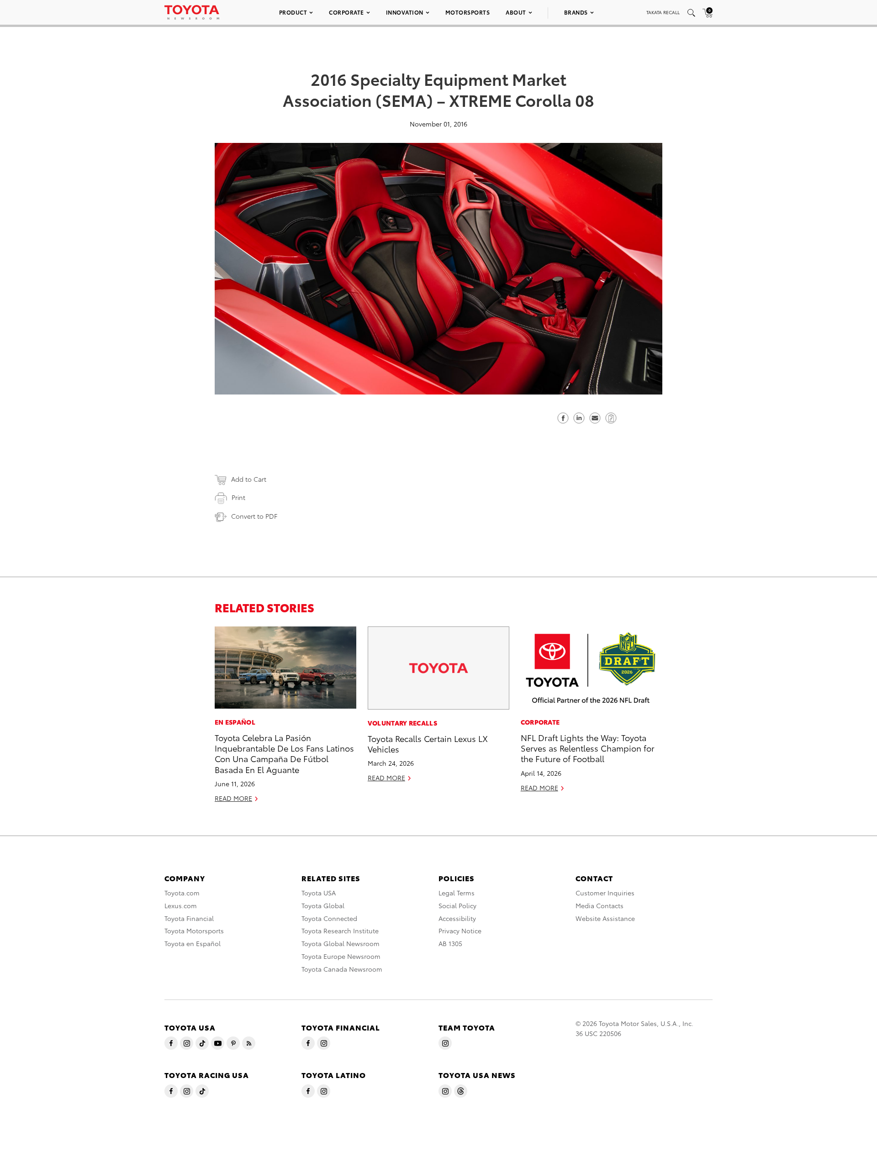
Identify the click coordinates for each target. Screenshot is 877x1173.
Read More (233, 798)
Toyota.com (182, 892)
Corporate (346, 12)
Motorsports (467, 12)
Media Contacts (599, 905)
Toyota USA (318, 892)
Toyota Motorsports (194, 930)
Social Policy (457, 905)
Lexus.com (180, 905)
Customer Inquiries (605, 892)
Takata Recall (663, 12)
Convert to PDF (254, 516)
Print (238, 497)
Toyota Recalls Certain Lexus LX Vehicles (428, 743)
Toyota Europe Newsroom (340, 956)
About (516, 12)
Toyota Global (322, 905)
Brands (576, 12)
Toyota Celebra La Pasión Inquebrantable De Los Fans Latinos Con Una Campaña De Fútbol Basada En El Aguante (284, 753)
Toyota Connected (329, 918)
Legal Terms (456, 892)
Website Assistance (605, 918)
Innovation (404, 12)
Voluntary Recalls (402, 722)
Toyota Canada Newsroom (341, 968)
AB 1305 (450, 943)
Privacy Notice (459, 930)
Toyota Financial (189, 918)
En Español (235, 721)
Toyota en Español (192, 943)
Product (293, 12)
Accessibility (457, 918)
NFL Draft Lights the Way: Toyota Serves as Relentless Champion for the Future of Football (588, 747)
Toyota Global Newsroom (340, 943)
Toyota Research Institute (340, 930)
